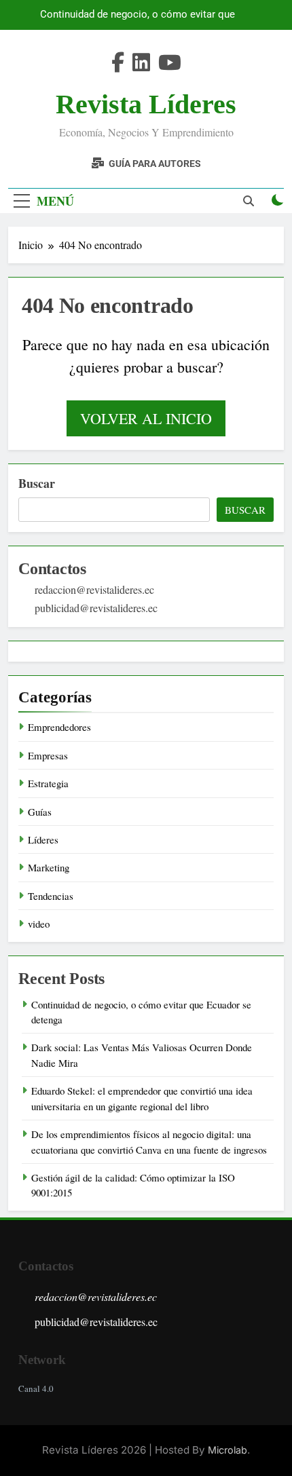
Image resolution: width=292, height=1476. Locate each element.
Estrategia (48, 783)
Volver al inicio (146, 418)
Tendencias (50, 896)
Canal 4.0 (36, 1388)
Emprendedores (59, 727)
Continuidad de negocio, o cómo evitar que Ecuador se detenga (137, 15)
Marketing (48, 867)
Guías (40, 811)
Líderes (43, 839)
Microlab (227, 1450)
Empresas (48, 755)
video (39, 923)
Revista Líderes (146, 104)
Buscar (36, 483)
